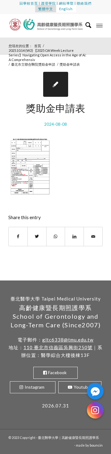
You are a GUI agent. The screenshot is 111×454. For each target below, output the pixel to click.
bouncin (96, 445)
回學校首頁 (28, 3)
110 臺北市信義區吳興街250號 (57, 347)
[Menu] (99, 25)
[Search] (85, 25)
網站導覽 (66, 3)
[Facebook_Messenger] (95, 391)
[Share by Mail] (93, 236)
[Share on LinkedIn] (74, 236)
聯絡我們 (84, 3)
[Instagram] (95, 410)
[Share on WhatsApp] (56, 236)
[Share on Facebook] (18, 236)
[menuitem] (85, 25)
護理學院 (48, 3)
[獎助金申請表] (55, 84)
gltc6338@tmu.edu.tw (67, 339)
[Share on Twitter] (37, 236)
